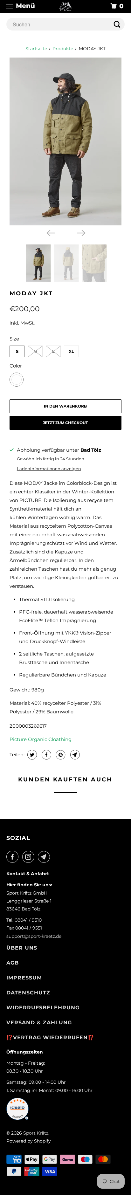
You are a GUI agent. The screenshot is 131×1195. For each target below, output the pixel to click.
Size (14, 339)
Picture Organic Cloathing (41, 739)
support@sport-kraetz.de (33, 936)
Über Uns (21, 948)
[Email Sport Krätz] (45, 857)
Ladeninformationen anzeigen (49, 468)
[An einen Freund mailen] (74, 754)
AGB (12, 963)
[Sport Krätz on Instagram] (29, 857)
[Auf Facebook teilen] (45, 754)
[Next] (81, 232)
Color (16, 366)
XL (71, 351)
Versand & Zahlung (39, 1023)
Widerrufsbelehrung (42, 1008)
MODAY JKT (31, 293)
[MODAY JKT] (65, 141)
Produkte (62, 49)
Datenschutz (28, 993)
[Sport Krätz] (65, 6)
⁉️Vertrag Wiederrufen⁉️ (50, 1037)
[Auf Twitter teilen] (31, 754)
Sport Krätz (35, 1133)
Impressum (24, 978)
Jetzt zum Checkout (65, 422)
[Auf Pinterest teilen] (60, 754)
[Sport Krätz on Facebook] (13, 857)
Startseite (36, 49)
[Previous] (50, 232)
